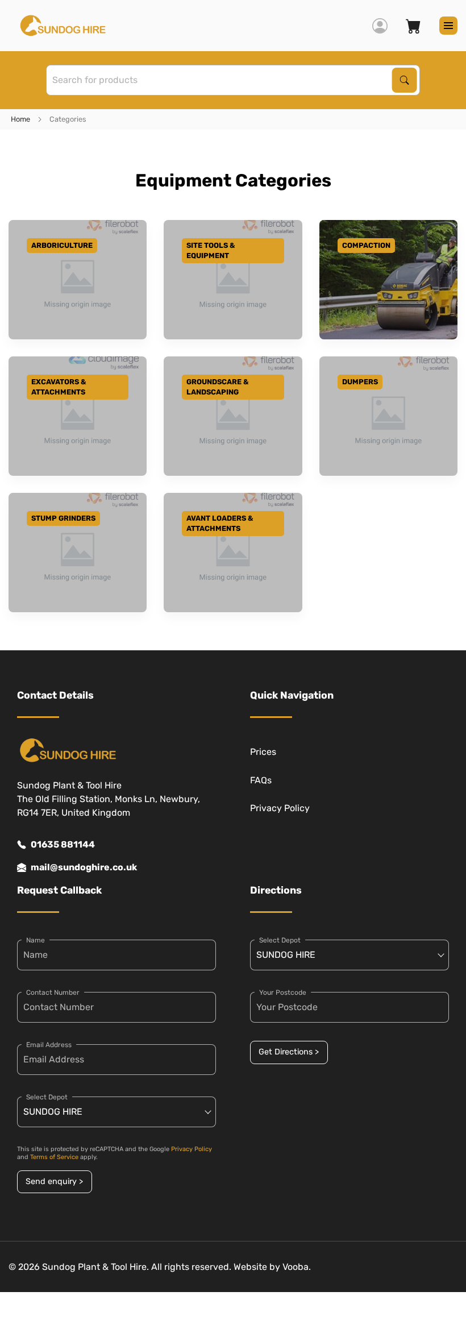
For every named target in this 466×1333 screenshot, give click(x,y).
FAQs (261, 780)
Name (35, 940)
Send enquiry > (54, 1181)
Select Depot (47, 1097)
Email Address (49, 1045)
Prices (263, 751)
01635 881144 (63, 844)
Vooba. (296, 1266)
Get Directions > (289, 1052)
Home (20, 119)
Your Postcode (282, 992)
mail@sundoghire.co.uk (84, 867)
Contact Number (53, 992)
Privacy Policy (280, 808)
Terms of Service (54, 1157)
